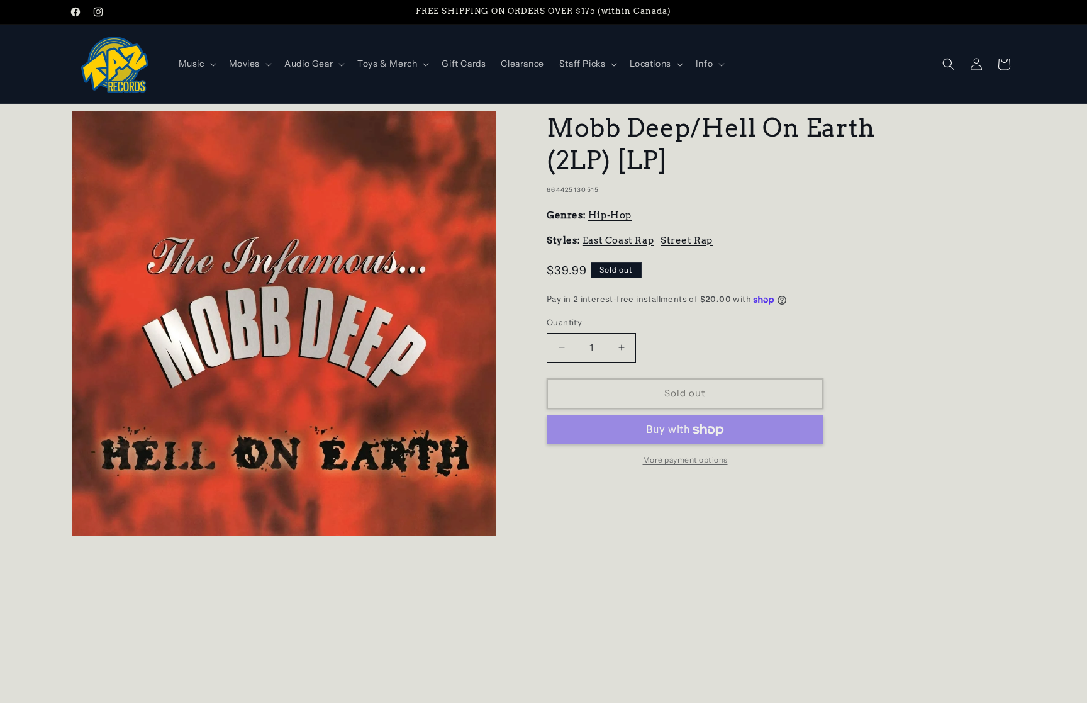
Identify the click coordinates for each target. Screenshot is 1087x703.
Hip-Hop (610, 215)
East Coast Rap (618, 240)
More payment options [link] (685, 459)
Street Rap (687, 240)
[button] (196, 63)
